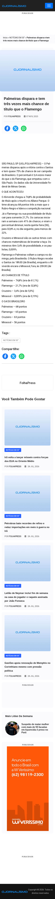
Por (13, 466)
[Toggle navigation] (49, 5)
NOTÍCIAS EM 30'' (17, 37)
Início (5, 37)
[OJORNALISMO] (14, 6)
